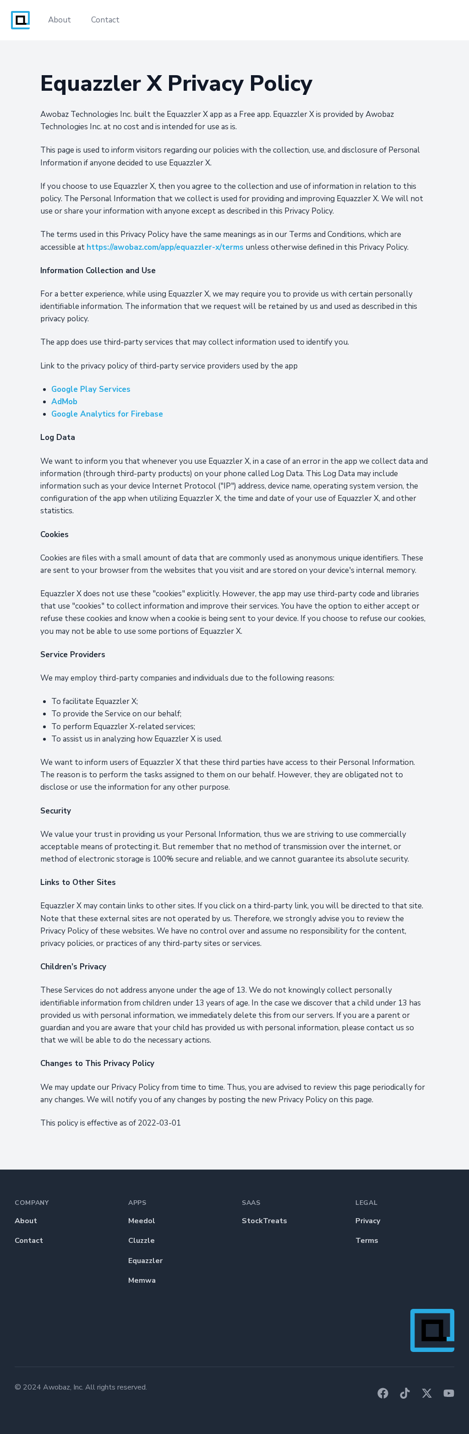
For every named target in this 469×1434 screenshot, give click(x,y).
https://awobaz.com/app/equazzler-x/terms (165, 247)
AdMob (64, 401)
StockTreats (264, 1221)
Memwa (142, 1280)
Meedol (141, 1221)
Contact (105, 20)
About (59, 20)
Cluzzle (141, 1241)
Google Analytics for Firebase (107, 414)
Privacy (367, 1221)
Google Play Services (91, 389)
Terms (366, 1241)
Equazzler (145, 1261)
